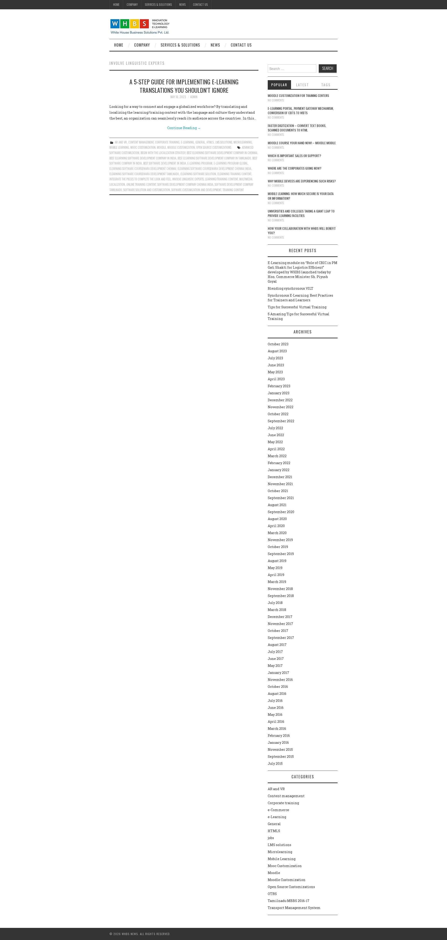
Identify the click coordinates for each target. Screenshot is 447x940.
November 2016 (280, 679)
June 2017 (276, 658)
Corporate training (167, 142)
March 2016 (277, 728)
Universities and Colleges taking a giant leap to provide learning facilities (301, 213)
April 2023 (276, 379)
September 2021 (281, 498)
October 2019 (278, 547)
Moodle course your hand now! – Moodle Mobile (302, 142)
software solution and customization (146, 190)
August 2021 (277, 505)
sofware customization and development (196, 190)
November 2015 (280, 749)
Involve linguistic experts (188, 179)
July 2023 (275, 358)
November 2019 (280, 540)
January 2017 (278, 672)
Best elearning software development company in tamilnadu (214, 158)
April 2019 (276, 575)
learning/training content (221, 179)
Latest (302, 84)
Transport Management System (294, 908)
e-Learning (187, 142)
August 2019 (277, 561)
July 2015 (275, 763)
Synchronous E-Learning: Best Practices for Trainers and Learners (300, 297)
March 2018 (277, 609)
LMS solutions (223, 142)
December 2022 (280, 400)
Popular (279, 84)
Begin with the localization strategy (163, 153)
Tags (326, 84)
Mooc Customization (143, 147)
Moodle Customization (181, 147)
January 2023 (278, 393)
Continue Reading (184, 128)
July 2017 (275, 651)
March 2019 (277, 582)
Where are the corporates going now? (294, 168)
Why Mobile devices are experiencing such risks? (302, 180)
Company (132, 4)
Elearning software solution (198, 174)
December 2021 (280, 477)
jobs (271, 838)
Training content (233, 190)
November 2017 (280, 623)
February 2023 (279, 386)
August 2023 (277, 351)
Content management (141, 142)
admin (193, 97)
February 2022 (279, 463)
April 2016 (276, 721)
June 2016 (276, 707)
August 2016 (277, 693)
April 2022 (276, 449)
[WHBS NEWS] (139, 26)
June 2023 (276, 365)
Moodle (161, 147)
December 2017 (280, 616)
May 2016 (275, 714)
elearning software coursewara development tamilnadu (144, 174)
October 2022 (278, 414)
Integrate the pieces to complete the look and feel (140, 179)
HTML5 (210, 142)
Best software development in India (164, 163)
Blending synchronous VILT (290, 288)
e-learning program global (231, 163)
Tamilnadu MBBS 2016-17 (288, 901)
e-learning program (199, 163)
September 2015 (281, 756)
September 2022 (281, 421)
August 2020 (277, 519)
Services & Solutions (158, 4)
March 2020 (277, 533)
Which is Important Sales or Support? (294, 155)
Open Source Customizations (213, 147)
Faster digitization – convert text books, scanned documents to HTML (297, 128)
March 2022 (277, 456)
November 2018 (280, 589)
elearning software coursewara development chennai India (214, 168)
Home (116, 4)
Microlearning (243, 142)
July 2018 (275, 602)
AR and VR (121, 142)
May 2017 (275, 665)
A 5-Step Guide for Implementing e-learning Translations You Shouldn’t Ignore (184, 85)
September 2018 (281, 596)
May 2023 (275, 372)
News (182, 4)
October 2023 (278, 344)
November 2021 (280, 484)
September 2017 (281, 637)
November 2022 (280, 407)
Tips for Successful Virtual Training (297, 307)
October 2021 (278, 491)
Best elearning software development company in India (142, 158)
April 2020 (276, 526)
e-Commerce (278, 810)
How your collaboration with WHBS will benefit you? (302, 230)
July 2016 (275, 700)
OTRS (272, 894)
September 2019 (281, 554)
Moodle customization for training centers (298, 95)
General (200, 142)
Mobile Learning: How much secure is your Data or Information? (301, 196)
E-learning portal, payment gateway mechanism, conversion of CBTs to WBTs (301, 110)
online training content (141, 184)
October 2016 (278, 686)
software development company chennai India (185, 184)
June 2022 (276, 435)
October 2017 (278, 630)
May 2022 (275, 442)
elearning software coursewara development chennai (142, 168)
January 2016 (278, 742)
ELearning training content (234, 174)
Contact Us (200, 4)
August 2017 (277, 644)
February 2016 (279, 735)
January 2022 (278, 470)
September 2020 (281, 512)
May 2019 (275, 568)
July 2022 (275, 428)
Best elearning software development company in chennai (222, 153)
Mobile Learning (119, 147)
